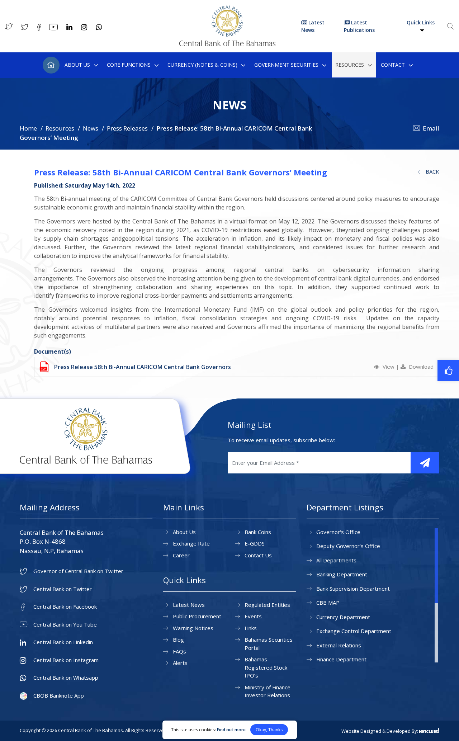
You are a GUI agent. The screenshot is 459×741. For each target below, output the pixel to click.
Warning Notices (193, 628)
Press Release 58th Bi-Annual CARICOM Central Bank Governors (142, 367)
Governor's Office (338, 531)
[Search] (450, 26)
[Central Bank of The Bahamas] (227, 44)
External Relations (338, 645)
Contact (393, 64)
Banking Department (341, 574)
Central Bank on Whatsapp (65, 677)
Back (431, 171)
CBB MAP (328, 602)
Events (253, 616)
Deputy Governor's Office (348, 545)
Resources (349, 64)
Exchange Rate (191, 543)
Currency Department (343, 616)
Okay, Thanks (269, 730)
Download (420, 366)
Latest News (313, 26)
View (388, 366)
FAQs (179, 651)
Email (431, 128)
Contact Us (258, 555)
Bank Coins (258, 531)
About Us (77, 64)
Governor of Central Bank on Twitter (78, 571)
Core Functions (129, 64)
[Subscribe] (425, 462)
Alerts (180, 662)
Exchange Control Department (353, 630)
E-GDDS (255, 543)
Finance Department (341, 659)
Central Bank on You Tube (65, 624)
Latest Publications (359, 26)
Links (251, 628)
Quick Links (421, 22)
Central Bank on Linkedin (63, 642)
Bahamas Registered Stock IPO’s (266, 667)
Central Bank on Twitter (62, 589)
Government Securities (286, 64)
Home (51, 65)
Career (181, 555)
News (90, 128)
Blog (178, 639)
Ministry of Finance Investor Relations (267, 691)
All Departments (336, 560)
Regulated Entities (267, 604)
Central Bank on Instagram (66, 660)
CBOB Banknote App (58, 695)
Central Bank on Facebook (65, 606)
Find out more (231, 730)
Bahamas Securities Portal (269, 643)
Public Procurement (197, 616)
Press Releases (127, 128)
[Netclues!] (429, 730)
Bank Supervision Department (353, 588)
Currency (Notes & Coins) (202, 64)
